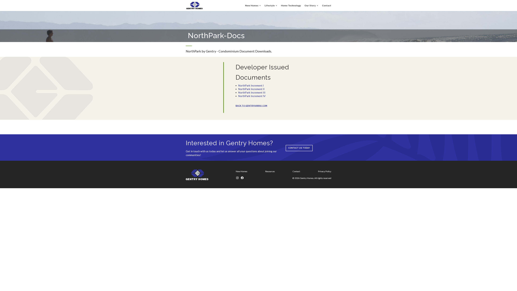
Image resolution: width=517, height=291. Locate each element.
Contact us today (299, 148)
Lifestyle (270, 6)
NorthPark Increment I (251, 85)
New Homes (251, 6)
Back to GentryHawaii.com (251, 106)
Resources (270, 171)
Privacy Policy (324, 171)
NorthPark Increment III (251, 92)
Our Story (310, 6)
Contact (326, 6)
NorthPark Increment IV (252, 96)
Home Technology (291, 6)
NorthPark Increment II (251, 89)
